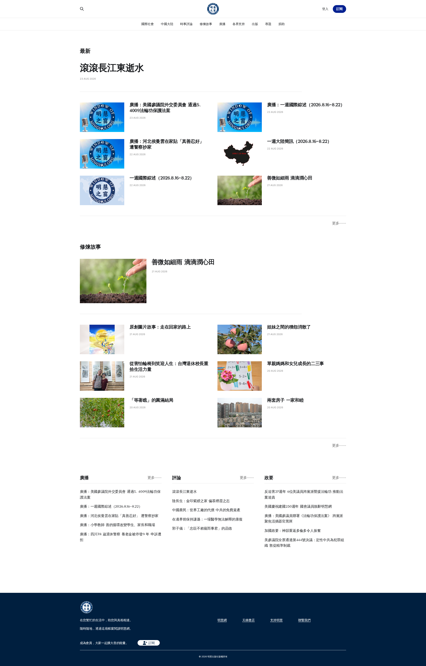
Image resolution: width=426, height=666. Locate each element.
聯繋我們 (304, 620)
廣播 (222, 24)
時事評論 (186, 24)
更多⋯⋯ (339, 223)
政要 (268, 477)
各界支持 (239, 24)
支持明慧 (276, 620)
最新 (85, 51)
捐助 (281, 24)
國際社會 (147, 24)
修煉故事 (206, 24)
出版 (255, 24)
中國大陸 (167, 24)
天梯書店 (248, 620)
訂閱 (339, 9)
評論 (176, 477)
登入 (325, 9)
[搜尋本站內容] (82, 9)
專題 (268, 24)
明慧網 (222, 620)
